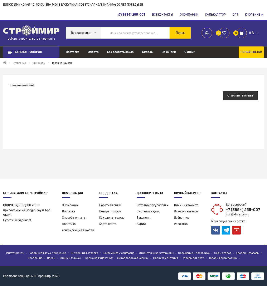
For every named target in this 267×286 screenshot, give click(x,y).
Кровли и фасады (247, 253)
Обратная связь (110, 205)
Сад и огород (222, 253)
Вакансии (144, 218)
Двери (51, 258)
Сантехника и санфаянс (118, 253)
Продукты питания (165, 258)
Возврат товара (110, 211)
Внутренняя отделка (84, 253)
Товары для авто (193, 258)
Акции (141, 224)
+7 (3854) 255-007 (243, 209)
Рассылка (181, 224)
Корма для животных (99, 258)
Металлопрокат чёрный (133, 258)
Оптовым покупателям (152, 205)
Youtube (236, 230)
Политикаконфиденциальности (78, 227)
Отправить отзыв (240, 95)
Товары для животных (223, 258)
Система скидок (148, 211)
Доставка (68, 211)
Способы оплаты (74, 218)
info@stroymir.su (237, 214)
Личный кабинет (186, 205)
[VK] (215, 230)
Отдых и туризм (70, 258)
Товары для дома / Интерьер (47, 253)
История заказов (186, 211)
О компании (70, 205)
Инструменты (15, 253)
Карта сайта (107, 224)
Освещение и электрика (194, 253)
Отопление (35, 258)
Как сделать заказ (111, 218)
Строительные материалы (156, 253)
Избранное (182, 218)
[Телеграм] (226, 230)
